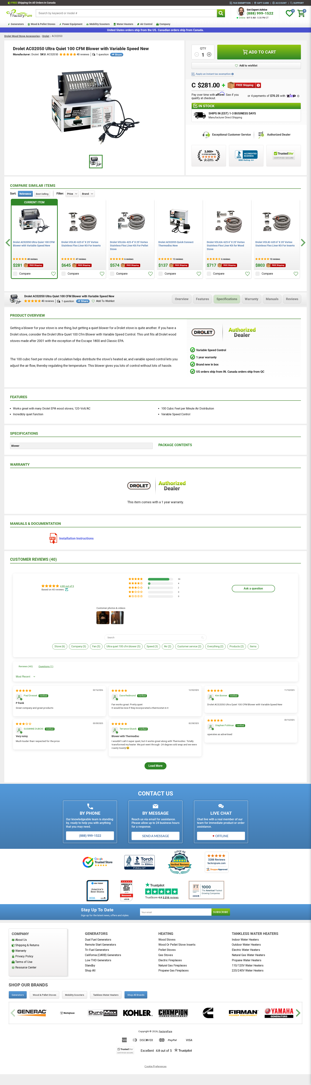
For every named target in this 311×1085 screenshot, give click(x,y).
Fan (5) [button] (96, 646)
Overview (181, 299)
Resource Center (25, 967)
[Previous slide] (13, 1013)
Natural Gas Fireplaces (172, 965)
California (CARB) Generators (103, 955)
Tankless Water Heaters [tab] (105, 994)
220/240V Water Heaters (247, 970)
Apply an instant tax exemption (213, 73)
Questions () (46, 666)
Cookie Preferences (155, 1066)
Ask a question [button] (253, 588)
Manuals (272, 299)
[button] (68, 54)
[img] (23, 690)
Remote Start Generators (100, 944)
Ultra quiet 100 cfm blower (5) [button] (123, 646)
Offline (221, 836)
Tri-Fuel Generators (97, 950)
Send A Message (155, 836)
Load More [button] (155, 765)
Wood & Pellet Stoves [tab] (44, 994)
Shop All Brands (135, 994)
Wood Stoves (166, 939)
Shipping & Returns (27, 945)
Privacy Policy (24, 956)
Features (202, 299)
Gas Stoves (165, 955)
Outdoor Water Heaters (246, 944)
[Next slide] (303, 243)
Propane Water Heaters (246, 960)
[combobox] (126, 13)
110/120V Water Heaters (247, 965)
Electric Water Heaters (246, 950)
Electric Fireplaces (170, 960)
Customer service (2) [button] (189, 646)
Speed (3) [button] (152, 646)
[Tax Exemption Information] (232, 74)
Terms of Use (23, 962)
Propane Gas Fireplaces (173, 970)
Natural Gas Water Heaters (248, 955)
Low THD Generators (98, 960)
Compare (25, 273)
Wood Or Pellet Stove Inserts (176, 944)
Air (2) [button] (167, 646)
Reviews (292, 299)
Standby (90, 965)
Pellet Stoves (167, 950)
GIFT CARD (263, 3)
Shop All (90, 970)
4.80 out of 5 (67, 586)
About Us (21, 939)
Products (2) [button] (237, 646)
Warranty (251, 299)
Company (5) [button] (78, 646)
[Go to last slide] (8, 243)
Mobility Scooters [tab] (74, 994)
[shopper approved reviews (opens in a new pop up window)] (208, 155)
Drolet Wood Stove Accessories (22, 36)
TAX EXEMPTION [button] (242, 3)
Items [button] (253, 646)
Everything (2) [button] (215, 646)
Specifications (227, 299)
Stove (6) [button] (60, 646)
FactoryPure (165, 1031)
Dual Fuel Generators (98, 939)
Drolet (45, 36)
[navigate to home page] (19, 13)
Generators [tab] (18, 994)
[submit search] (221, 13)
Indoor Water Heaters (245, 939)
